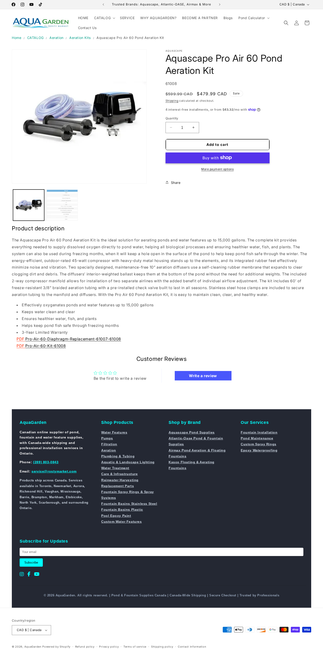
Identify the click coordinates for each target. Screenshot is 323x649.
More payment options (217, 169)
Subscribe (31, 562)
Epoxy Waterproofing (259, 450)
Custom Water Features (121, 521)
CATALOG (35, 38)
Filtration (109, 444)
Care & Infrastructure (119, 474)
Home (16, 38)
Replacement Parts (117, 486)
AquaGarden (33, 646)
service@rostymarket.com (54, 471)
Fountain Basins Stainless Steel (129, 504)
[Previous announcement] (103, 4)
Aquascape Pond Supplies (192, 432)
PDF (21, 339)
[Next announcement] (219, 4)
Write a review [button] (203, 375)
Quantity (172, 118)
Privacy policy (109, 646)
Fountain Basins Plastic (122, 509)
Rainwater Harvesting (120, 480)
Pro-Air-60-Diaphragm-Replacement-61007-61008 (73, 339)
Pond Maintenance (257, 438)
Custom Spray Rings (258, 444)
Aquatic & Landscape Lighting (128, 462)
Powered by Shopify (56, 646)
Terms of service (134, 646)
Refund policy (85, 646)
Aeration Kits (80, 38)
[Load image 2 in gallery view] (62, 205)
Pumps (107, 438)
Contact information (192, 646)
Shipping (172, 100)
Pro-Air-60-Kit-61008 (45, 345)
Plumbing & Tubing (118, 456)
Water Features (114, 432)
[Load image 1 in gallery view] (28, 205)
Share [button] (176, 182)
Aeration (56, 38)
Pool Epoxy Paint (116, 516)
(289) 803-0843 (45, 462)
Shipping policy (162, 646)
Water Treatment (115, 468)
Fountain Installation (259, 432)
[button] (104, 18)
